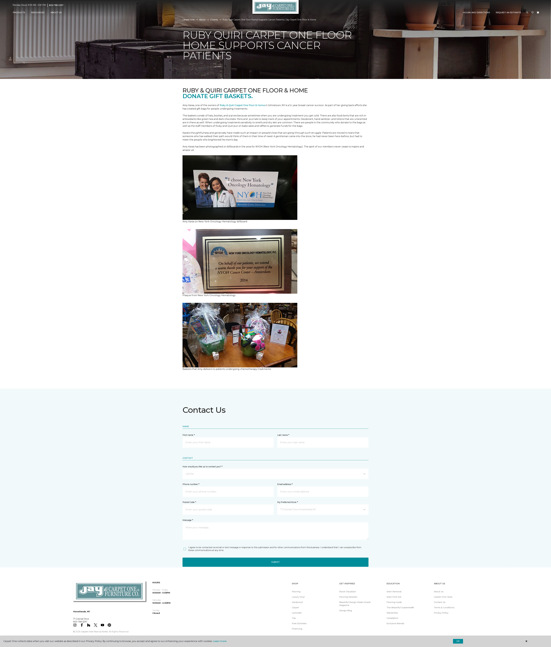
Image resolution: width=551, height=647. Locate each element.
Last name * (283, 435)
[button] (527, 12)
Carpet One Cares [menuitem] (443, 597)
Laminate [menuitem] (297, 613)
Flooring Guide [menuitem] (394, 602)
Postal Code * (189, 502)
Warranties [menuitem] (392, 613)
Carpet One (189, 19)
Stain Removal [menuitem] (394, 591)
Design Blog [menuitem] (345, 610)
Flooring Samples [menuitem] (348, 597)
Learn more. (220, 641)
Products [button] (19, 12)
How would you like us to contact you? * (202, 467)
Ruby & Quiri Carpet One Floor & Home (242, 105)
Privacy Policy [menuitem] (441, 613)
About (202, 19)
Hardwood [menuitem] (297, 602)
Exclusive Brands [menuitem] (395, 623)
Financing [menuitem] (297, 628)
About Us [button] (56, 12)
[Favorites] (532, 12)
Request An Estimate (508, 12)
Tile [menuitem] (294, 618)
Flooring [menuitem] (296, 591)
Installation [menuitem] (392, 618)
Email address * (285, 484)
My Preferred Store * (287, 502)
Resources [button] (37, 12)
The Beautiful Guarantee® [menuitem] (400, 607)
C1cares (214, 19)
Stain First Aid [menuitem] (394, 597)
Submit (275, 562)
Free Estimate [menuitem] (299, 623)
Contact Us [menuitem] (439, 602)
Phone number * (191, 484)
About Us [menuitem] (439, 591)
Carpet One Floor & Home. (94, 631)
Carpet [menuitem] (295, 607)
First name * (189, 435)
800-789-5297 (56, 5)
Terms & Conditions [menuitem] (444, 607)
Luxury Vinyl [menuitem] (298, 597)
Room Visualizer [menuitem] (347, 591)
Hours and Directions (476, 12)
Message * (188, 520)
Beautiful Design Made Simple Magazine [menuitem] (355, 604)
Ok (457, 641)
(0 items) (538, 12)
